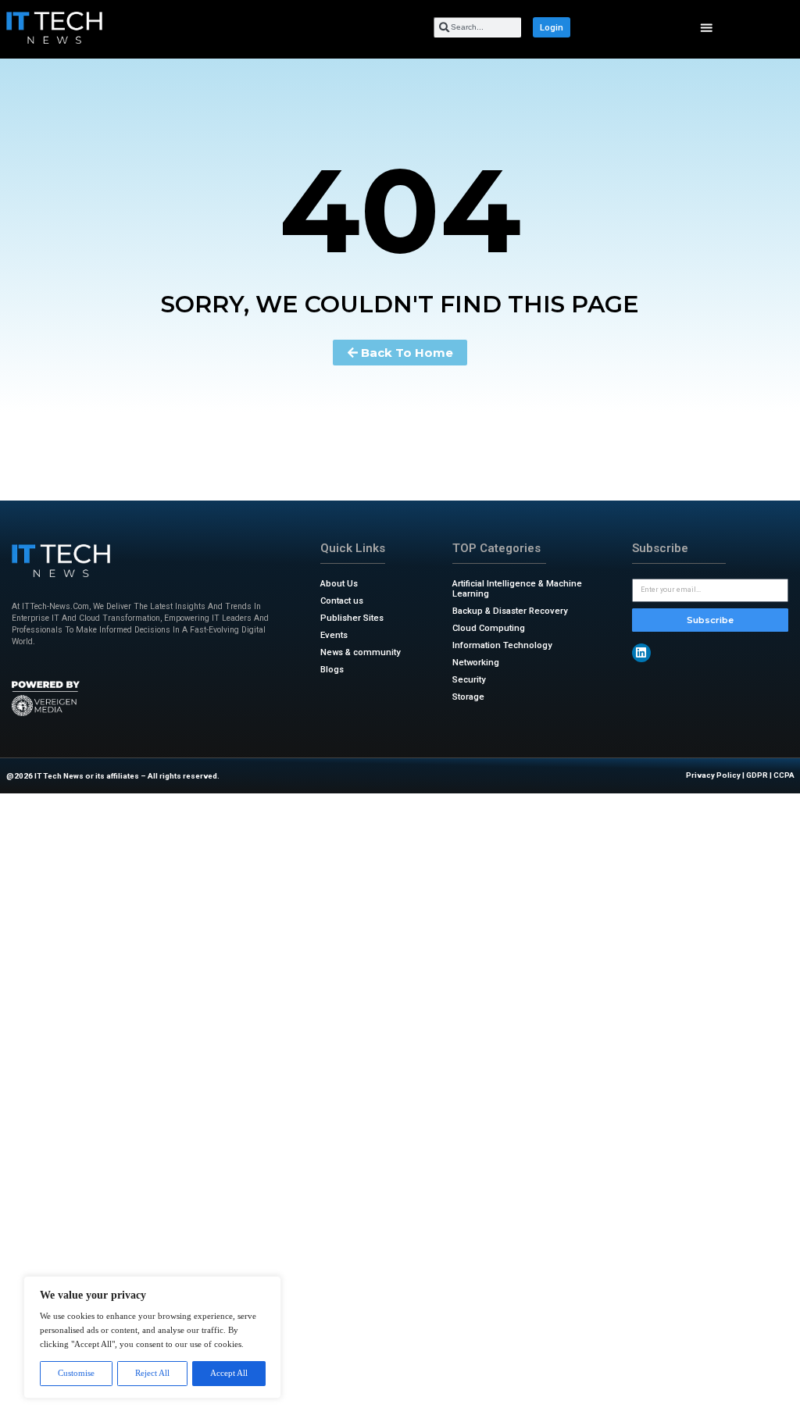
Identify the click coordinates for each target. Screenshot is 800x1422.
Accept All (229, 1373)
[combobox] (478, 27)
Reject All (152, 1373)
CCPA (784, 775)
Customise (76, 1373)
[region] (152, 1337)
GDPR (757, 775)
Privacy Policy (713, 775)
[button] (706, 27)
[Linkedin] (641, 652)
